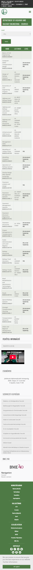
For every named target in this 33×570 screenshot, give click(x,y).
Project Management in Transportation (7, 232)
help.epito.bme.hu (6, 2)
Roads (4, 293)
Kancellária (16, 495)
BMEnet (16, 531)
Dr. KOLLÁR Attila (17, 101)
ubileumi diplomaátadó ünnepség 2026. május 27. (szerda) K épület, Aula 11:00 (17, 381)
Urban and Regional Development (6, 328)
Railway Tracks (6, 270)
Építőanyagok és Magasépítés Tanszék (14, 406)
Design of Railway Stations (5, 76)
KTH (16, 507)
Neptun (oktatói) (16, 489)
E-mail (12, 4)
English (4, 6)
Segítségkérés (16, 498)
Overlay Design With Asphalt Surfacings (7, 174)
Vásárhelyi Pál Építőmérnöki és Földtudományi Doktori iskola (16, 452)
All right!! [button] (17, 567)
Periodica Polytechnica (16, 538)
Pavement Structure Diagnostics (6, 215)
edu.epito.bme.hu (19, 1)
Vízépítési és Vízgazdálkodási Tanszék (14, 433)
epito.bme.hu (10, 1)
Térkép (26, 4)
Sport (16, 516)
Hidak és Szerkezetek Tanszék (11, 419)
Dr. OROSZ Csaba (16, 89)
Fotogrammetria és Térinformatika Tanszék (15, 410)
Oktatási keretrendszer (16, 528)
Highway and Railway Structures (6, 121)
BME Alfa (16, 541)
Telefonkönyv (19, 4)
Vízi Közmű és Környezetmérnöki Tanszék (15, 438)
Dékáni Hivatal (7, 443)
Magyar (10, 6)
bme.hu (3, 1)
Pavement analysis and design (6, 184)
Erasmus (16, 510)
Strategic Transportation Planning (7, 309)
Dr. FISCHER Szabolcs (17, 80)
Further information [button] (10, 562)
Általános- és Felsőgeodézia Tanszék (13, 401)
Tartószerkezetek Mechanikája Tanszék (14, 424)
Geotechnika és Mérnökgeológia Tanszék (14, 415)
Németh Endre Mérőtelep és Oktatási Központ (16, 447)
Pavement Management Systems (6, 195)
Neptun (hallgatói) (16, 513)
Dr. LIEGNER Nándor (17, 74)
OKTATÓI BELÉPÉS (5, 4)
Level (2, 30)
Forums (3, 475)
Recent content (6, 477)
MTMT (16, 534)
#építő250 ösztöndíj (8, 346)
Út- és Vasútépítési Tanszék (11, 429)
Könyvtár (16, 519)
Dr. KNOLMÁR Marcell (17, 132)
